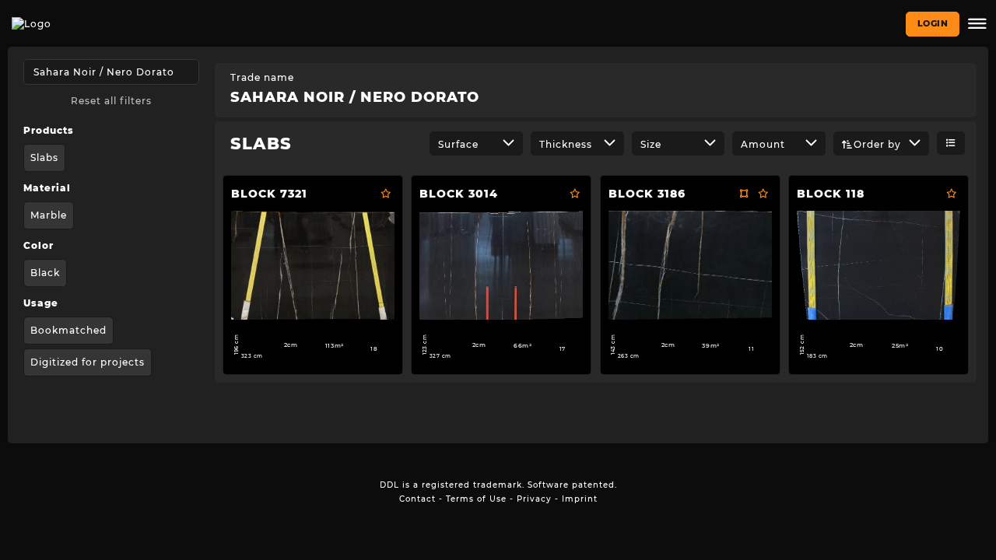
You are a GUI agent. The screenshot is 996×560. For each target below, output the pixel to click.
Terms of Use (476, 499)
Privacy (534, 499)
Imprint (580, 499)
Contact (417, 499)
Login (933, 23)
